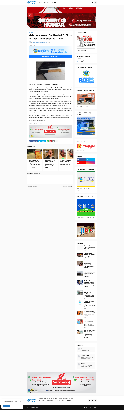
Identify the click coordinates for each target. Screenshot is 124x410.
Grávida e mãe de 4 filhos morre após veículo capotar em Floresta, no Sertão (65, 162)
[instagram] (90, 162)
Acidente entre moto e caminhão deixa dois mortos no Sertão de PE (89, 274)
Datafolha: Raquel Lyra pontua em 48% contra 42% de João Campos (89, 313)
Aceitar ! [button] (6, 405)
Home (85, 407)
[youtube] (81, 162)
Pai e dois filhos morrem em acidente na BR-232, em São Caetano (89, 255)
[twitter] (90, 159)
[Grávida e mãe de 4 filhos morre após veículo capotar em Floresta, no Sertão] (66, 154)
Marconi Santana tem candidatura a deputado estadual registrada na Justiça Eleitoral (89, 304)
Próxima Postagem (67, 186)
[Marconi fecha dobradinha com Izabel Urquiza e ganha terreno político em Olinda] (80, 321)
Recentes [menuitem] (46, 2)
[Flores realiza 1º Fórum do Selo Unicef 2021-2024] (80, 247)
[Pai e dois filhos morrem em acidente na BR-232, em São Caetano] (80, 255)
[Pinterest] (51, 141)
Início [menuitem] (40, 2)
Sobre (89, 407)
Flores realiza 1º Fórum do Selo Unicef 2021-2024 (89, 247)
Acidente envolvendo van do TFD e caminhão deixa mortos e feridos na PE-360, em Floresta (89, 293)
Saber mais (11, 402)
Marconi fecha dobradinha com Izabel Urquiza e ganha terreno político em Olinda (89, 322)
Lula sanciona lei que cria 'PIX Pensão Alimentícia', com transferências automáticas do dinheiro (89, 334)
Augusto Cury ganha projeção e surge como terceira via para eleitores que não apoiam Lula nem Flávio (50, 164)
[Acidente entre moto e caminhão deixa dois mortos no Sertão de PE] (80, 273)
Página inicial (32, 32)
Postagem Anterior (32, 186)
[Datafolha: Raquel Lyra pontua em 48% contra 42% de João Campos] (80, 313)
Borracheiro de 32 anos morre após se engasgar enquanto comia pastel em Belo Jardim (34, 163)
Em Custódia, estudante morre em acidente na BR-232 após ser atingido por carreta (89, 283)
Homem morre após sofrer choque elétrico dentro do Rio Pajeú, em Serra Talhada (89, 264)
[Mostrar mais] (56, 141)
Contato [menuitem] (54, 2)
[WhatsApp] (48, 141)
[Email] (53, 141)
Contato (95, 407)
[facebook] (81, 159)
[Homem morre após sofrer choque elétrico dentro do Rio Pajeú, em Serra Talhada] (80, 263)
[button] (92, 2)
